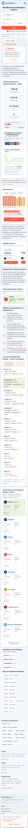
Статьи (3, 813)
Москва (23, 34)
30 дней (6, 193)
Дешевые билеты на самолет (8, 34)
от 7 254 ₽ (15, 382)
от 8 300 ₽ (12, 438)
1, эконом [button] (20, 23)
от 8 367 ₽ (13, 421)
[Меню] (24, 3)
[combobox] (15, 15)
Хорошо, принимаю (14, 824)
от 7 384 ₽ (13, 393)
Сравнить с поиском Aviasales (17, 31)
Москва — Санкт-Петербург (11, 675)
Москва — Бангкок (8, 679)
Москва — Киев (19, 700)
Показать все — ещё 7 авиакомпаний (14, 643)
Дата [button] (6, 23)
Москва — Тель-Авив (9, 708)
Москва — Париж (8, 700)
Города (18, 34)
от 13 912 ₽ (20, 404)
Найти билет (14, 219)
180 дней (20, 193)
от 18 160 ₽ (19, 423)
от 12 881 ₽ (20, 395)
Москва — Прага (8, 711)
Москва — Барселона (9, 693)
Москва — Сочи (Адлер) (10, 697)
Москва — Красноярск (9, 704)
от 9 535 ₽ (13, 371)
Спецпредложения (6, 811)
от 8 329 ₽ (14, 410)
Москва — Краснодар (9, 690)
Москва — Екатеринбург (10, 682)
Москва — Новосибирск (10, 686)
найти (19, 432)
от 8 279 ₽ (13, 401)
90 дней (13, 193)
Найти (14, 60)
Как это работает (5, 808)
